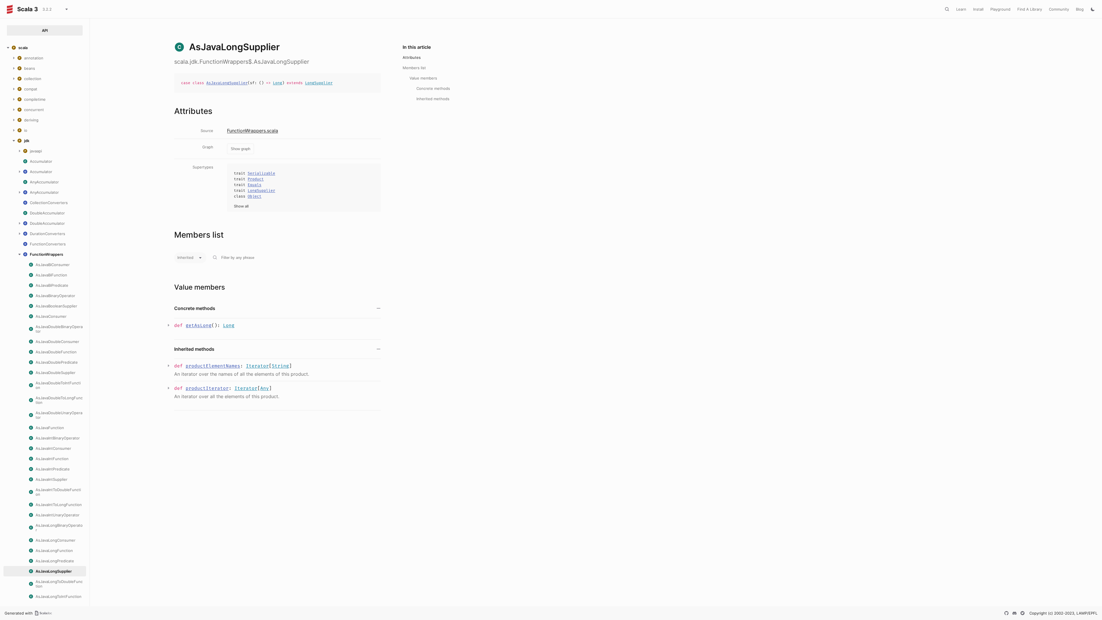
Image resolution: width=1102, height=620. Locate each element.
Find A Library (1029, 9)
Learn (961, 9)
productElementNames (213, 366)
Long (277, 82)
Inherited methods (432, 98)
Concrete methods (433, 88)
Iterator (257, 366)
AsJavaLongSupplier (227, 82)
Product (256, 179)
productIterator (207, 388)
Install (978, 9)
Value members (423, 78)
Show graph (240, 149)
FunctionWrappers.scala (252, 130)
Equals (254, 184)
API (45, 30)
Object (254, 196)
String (280, 366)
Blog (1080, 9)
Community (1059, 9)
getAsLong (199, 325)
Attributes (412, 57)
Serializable (261, 173)
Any (264, 388)
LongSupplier (319, 82)
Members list (414, 67)
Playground (1000, 9)
